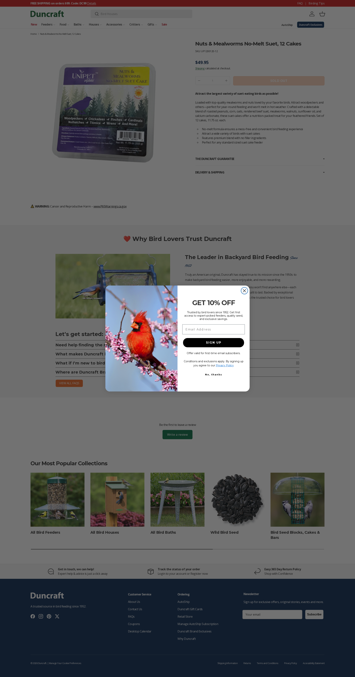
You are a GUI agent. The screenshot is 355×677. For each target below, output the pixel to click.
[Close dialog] (244, 290)
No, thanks (213, 374)
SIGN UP (213, 342)
